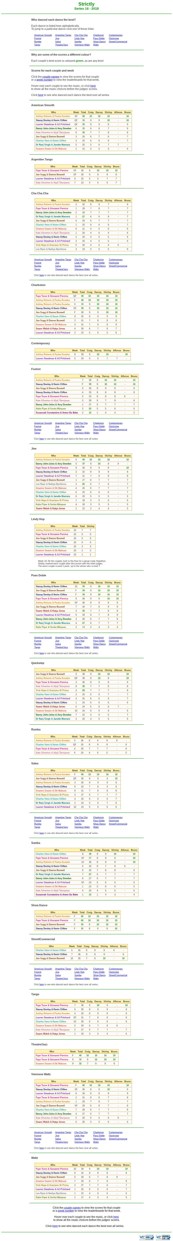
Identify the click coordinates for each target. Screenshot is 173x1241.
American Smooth (43, 35)
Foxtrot (37, 38)
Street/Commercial (118, 41)
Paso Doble (99, 38)
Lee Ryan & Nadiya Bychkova (51, 249)
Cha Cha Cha (81, 35)
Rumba (37, 41)
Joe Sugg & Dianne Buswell (50, 136)
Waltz (96, 45)
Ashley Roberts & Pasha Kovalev (53, 116)
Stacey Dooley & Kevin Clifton (51, 120)
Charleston (98, 35)
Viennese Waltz (82, 45)
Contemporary (116, 35)
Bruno (127, 112)
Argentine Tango (63, 35)
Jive (57, 38)
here (93, 85)
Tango (37, 45)
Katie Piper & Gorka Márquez (51, 408)
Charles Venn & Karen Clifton (51, 140)
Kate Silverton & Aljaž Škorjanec (53, 132)
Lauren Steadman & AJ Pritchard (53, 124)
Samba (78, 41)
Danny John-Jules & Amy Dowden (53, 128)
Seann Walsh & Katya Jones (50, 328)
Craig (91, 112)
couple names (50, 76)
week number (44, 79)
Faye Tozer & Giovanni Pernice (52, 170)
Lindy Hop (79, 38)
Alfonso (118, 112)
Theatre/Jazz (61, 45)
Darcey (99, 112)
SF (76, 116)
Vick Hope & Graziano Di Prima (52, 245)
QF (76, 120)
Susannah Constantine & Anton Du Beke (57, 412)
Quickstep (114, 38)
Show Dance (99, 41)
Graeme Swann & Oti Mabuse (51, 148)
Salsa (58, 41)
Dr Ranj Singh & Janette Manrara (53, 144)
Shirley (108, 112)
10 (75, 530)
